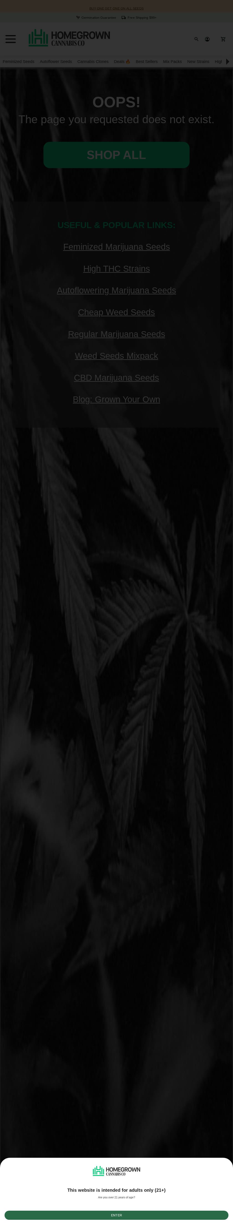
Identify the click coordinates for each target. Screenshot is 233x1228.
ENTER (116, 1215)
